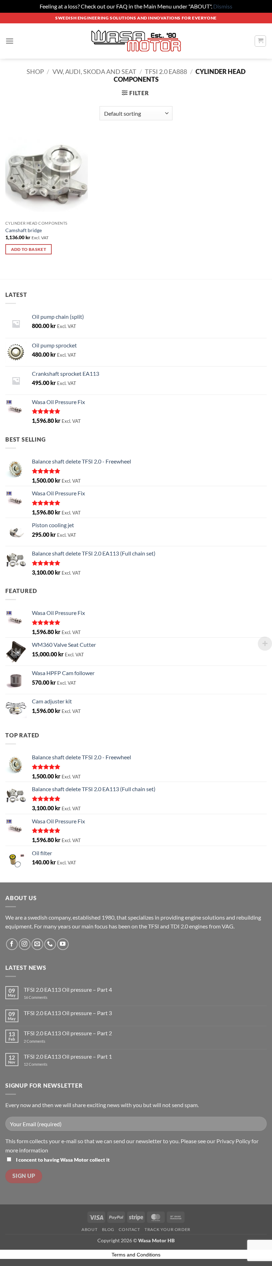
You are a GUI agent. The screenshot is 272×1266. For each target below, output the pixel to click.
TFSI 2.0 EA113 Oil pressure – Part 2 (68, 1033)
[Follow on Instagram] (24, 944)
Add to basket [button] (28, 249)
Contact (129, 1229)
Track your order (167, 1229)
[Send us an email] (37, 944)
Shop (35, 71)
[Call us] (50, 944)
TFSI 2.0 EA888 (166, 71)
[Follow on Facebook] (12, 944)
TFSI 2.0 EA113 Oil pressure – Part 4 (68, 989)
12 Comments (43, 1064)
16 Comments (43, 997)
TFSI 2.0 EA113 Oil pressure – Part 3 (68, 1012)
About (89, 1229)
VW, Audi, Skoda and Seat (94, 71)
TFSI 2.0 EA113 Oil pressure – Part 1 (68, 1056)
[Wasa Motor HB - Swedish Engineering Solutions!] (136, 41)
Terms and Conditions (136, 1255)
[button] (9, 41)
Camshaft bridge (23, 230)
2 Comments (42, 1041)
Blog (108, 1229)
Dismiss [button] (222, 6)
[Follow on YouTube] (63, 944)
